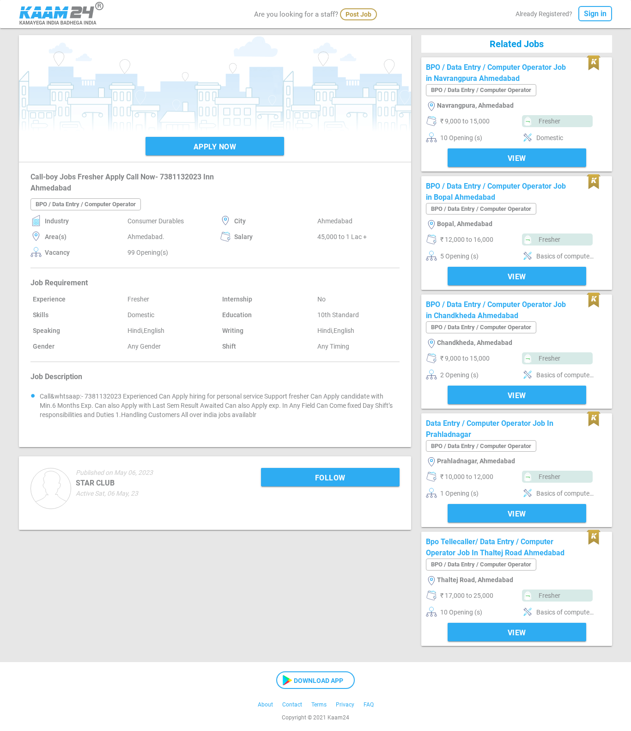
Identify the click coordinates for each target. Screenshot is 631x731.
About (265, 704)
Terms (319, 704)
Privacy (345, 704)
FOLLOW (330, 477)
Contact (292, 704)
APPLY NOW (215, 146)
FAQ (369, 704)
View (517, 158)
